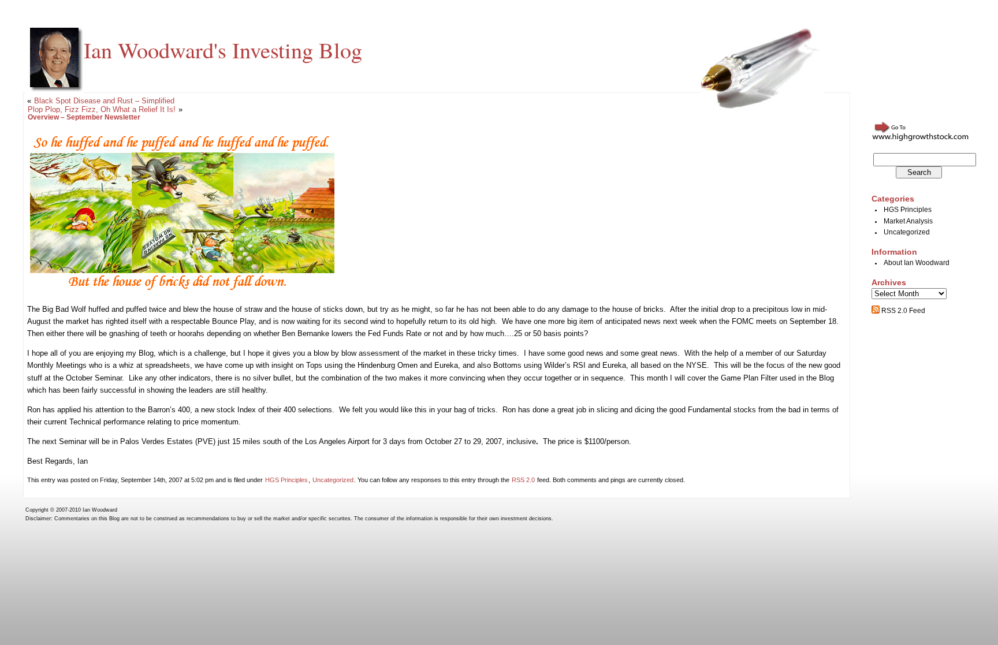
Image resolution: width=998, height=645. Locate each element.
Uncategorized (332, 479)
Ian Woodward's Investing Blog (223, 50)
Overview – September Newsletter (84, 117)
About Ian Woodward (916, 262)
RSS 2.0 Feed (902, 310)
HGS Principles (286, 479)
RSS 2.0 (523, 479)
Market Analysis (908, 221)
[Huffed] (182, 289)
